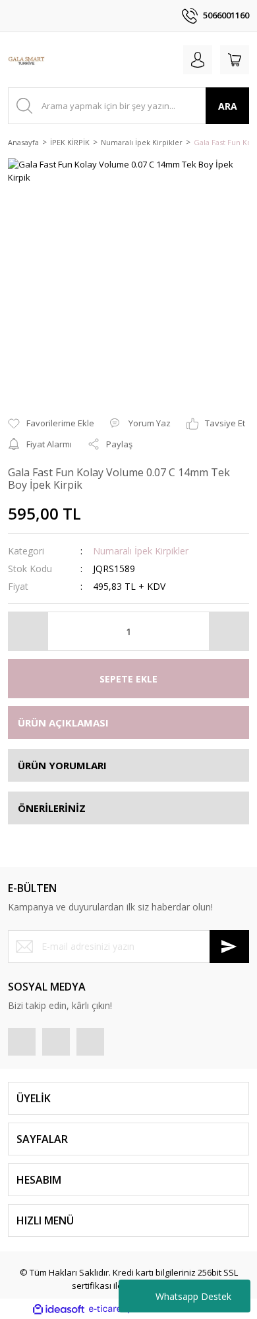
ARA (227, 106)
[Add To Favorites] (51, 423)
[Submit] (229, 946)
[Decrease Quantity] (28, 631)
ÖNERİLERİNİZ (52, 808)
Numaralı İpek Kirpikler (140, 551)
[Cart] (234, 59)
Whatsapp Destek (193, 1296)
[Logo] (26, 59)
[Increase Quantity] (228, 631)
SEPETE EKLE (128, 679)
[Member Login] (197, 59)
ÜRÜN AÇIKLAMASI (63, 722)
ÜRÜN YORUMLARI (62, 765)
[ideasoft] (58, 1309)
